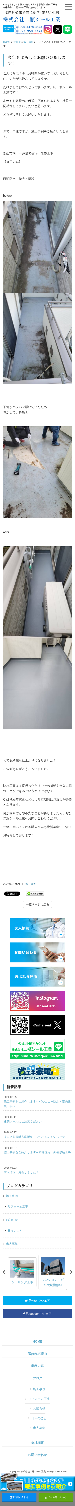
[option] (22, 1272)
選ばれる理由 (37, 1354)
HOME (7, 42)
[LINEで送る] (35, 893)
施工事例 (29, 42)
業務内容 (37, 1366)
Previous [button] (4, 1272)
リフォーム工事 (18, 1206)
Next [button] (71, 1272)
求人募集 (12, 1243)
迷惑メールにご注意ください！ (24, 1119)
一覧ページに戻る (37, 904)
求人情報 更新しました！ (21, 1170)
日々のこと (15, 1230)
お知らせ (12, 1219)
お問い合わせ (37, 1455)
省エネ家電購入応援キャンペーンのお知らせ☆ (34, 1134)
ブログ (17, 42)
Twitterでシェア (39, 1300)
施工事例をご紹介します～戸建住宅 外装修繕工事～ (37, 1152)
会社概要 (37, 1442)
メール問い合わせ (56, 1497)
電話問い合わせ (20, 1497)
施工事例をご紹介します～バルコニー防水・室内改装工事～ (37, 1102)
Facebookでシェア (38, 1313)
